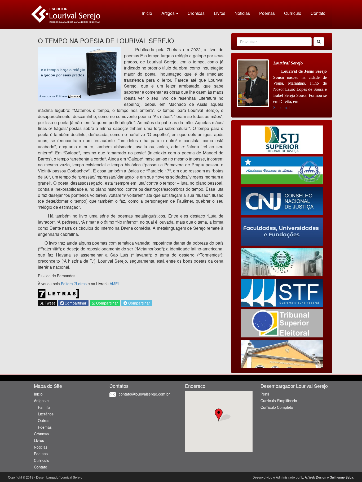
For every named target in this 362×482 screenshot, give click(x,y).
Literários (46, 413)
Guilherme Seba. (342, 477)
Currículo (292, 13)
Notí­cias (242, 13)
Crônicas (196, 13)
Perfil (265, 394)
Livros (219, 13)
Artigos (40, 400)
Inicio (147, 13)
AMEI (114, 283)
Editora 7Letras (74, 283)
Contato (318, 13)
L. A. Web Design (313, 477)
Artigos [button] (168, 13)
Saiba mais (282, 107)
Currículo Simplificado (279, 400)
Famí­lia (44, 407)
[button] (219, 415)
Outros (43, 420)
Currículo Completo (277, 407)
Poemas (267, 13)
